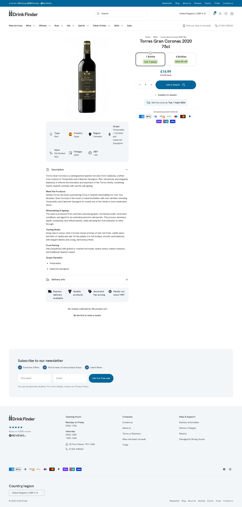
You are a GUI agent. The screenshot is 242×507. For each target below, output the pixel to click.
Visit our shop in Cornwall (198, 25)
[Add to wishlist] (125, 39)
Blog (177, 3)
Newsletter (167, 3)
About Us (187, 3)
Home (147, 37)
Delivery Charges (187, 428)
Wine (155, 37)
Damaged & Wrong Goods (192, 439)
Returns (183, 433)
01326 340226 (226, 25)
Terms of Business (131, 433)
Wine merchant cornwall (134, 439)
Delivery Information (189, 422)
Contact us (228, 3)
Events (208, 3)
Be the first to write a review (87, 315)
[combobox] (121, 13)
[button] (30, 25)
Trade (217, 3)
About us (126, 428)
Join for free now (101, 378)
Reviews (198, 3)
